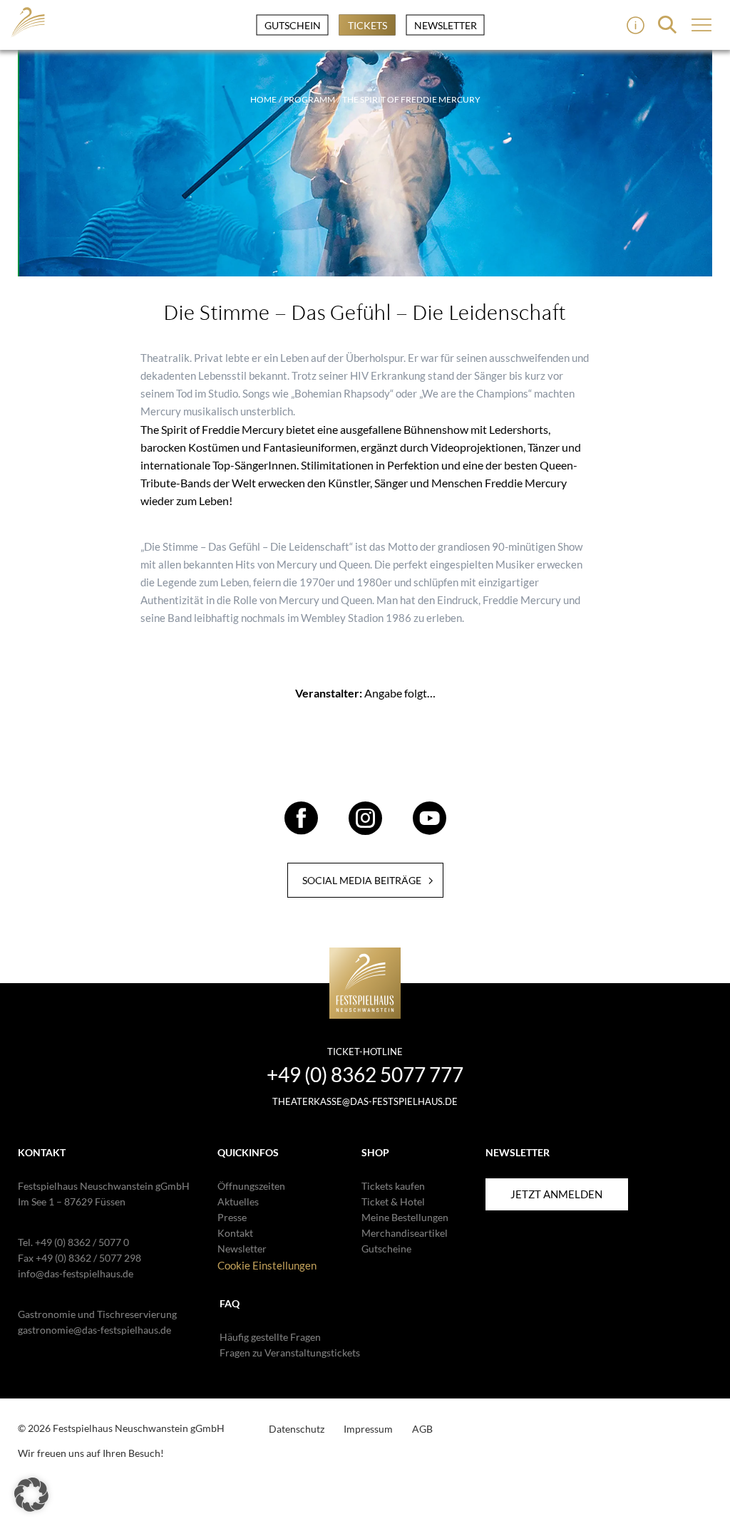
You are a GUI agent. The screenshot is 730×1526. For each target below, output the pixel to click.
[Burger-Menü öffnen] (635, 25)
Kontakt (235, 1233)
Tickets (367, 25)
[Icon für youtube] (429, 828)
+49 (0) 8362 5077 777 (365, 1074)
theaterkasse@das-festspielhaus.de (365, 1101)
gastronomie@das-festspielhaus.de (94, 1330)
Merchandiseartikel (404, 1233)
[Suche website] (667, 25)
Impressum (368, 1429)
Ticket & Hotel (393, 1201)
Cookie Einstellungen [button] (267, 1265)
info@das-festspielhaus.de (75, 1273)
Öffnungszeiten (251, 1186)
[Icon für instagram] (365, 828)
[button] (31, 1494)
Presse (232, 1217)
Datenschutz (296, 1429)
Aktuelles (238, 1201)
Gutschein (292, 25)
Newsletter (445, 25)
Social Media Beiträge (361, 880)
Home (263, 99)
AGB (422, 1429)
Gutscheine (386, 1248)
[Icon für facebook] (301, 828)
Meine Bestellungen (404, 1217)
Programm (309, 99)
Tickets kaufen (393, 1186)
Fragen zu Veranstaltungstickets (290, 1352)
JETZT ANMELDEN (556, 1194)
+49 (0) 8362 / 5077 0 (82, 1242)
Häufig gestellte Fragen (270, 1337)
